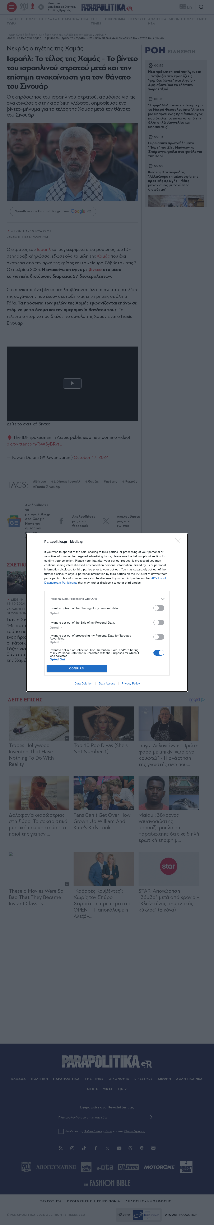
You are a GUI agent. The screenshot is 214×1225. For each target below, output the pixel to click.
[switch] (158, 608)
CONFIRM (77, 668)
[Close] (179, 542)
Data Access (107, 683)
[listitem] (107, 599)
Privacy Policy (131, 683)
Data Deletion (83, 683)
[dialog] (107, 612)
